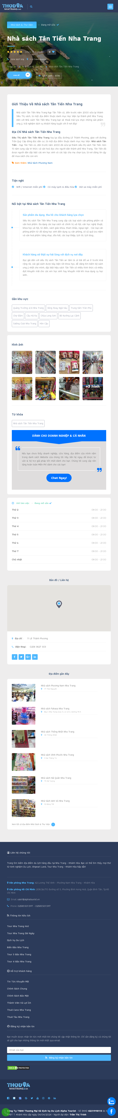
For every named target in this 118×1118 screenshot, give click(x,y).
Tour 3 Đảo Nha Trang (19, 954)
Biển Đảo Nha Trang (18, 947)
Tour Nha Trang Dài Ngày (20, 933)
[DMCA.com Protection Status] (18, 1068)
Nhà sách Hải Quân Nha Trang (56, 778)
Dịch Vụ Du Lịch (15, 940)
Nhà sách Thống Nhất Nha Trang (57, 732)
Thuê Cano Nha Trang (19, 1010)
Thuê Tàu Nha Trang (18, 1017)
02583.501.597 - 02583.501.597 (34, 906)
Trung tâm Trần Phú (81, 308)
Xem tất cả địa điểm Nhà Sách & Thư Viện (31, 824)
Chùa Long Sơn (48, 316)
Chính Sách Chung (17, 989)
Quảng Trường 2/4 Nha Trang (28, 308)
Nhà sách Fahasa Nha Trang (55, 708)
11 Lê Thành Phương (38, 59)
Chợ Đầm (18, 316)
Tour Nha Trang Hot (18, 926)
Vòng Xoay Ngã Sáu (57, 308)
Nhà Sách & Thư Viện (22, 25)
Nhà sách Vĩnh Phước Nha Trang (57, 755)
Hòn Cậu (44, 323)
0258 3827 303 (17, 59)
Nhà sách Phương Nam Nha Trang (58, 685)
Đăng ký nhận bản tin (60, 1058)
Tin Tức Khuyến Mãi (18, 981)
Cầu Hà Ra (31, 316)
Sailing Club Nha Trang (24, 323)
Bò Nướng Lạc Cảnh (69, 316)
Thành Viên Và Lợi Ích (19, 1003)
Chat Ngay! (59, 477)
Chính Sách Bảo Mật (18, 996)
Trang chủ (12, 66)
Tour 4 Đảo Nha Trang (19, 961)
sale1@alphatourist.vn (29, 899)
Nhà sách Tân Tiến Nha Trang (28, 423)
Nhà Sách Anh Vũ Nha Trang (55, 801)
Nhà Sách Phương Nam (40, 163)
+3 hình (93, 386)
